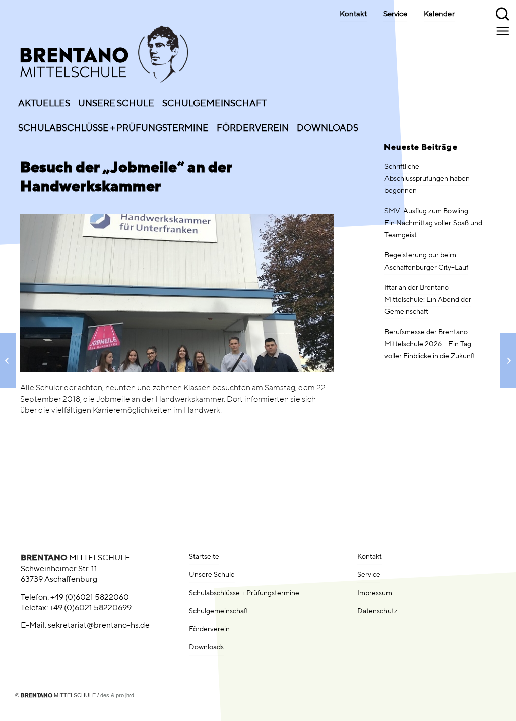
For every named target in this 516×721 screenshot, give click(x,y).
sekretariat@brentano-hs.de (99, 626)
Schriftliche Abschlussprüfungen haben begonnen (427, 178)
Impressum (374, 593)
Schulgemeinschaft (218, 611)
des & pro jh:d (117, 695)
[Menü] (503, 31)
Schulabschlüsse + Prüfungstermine (244, 593)
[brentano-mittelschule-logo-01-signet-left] (98, 57)
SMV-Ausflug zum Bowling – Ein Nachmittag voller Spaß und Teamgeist (433, 223)
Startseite (204, 556)
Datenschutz (377, 611)
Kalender (439, 14)
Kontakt (353, 14)
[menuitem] (44, 100)
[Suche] (503, 12)
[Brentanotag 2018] (508, 360)
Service (395, 14)
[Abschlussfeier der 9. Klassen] (8, 360)
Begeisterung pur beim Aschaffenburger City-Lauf (426, 261)
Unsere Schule (212, 574)
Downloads (206, 647)
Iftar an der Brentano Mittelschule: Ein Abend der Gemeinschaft (427, 299)
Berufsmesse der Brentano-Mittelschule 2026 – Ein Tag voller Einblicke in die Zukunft (429, 344)
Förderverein (209, 629)
